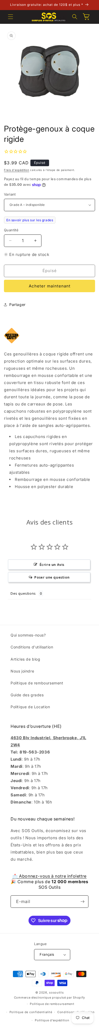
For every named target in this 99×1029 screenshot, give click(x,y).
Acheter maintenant (49, 285)
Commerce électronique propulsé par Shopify (49, 997)
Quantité (11, 230)
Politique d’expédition (52, 1020)
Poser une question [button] (51, 577)
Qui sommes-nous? (28, 635)
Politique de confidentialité (31, 1012)
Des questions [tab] (23, 593)
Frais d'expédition (16, 170)
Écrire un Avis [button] (52, 564)
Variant (10, 194)
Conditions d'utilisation (32, 647)
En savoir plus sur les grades (29, 220)
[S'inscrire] (82, 901)
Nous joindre (22, 671)
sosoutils (56, 992)
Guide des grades (27, 695)
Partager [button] (17, 304)
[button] (10, 16)
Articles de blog (25, 659)
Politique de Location (30, 707)
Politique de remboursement (37, 683)
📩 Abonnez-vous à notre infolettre (49, 876)
